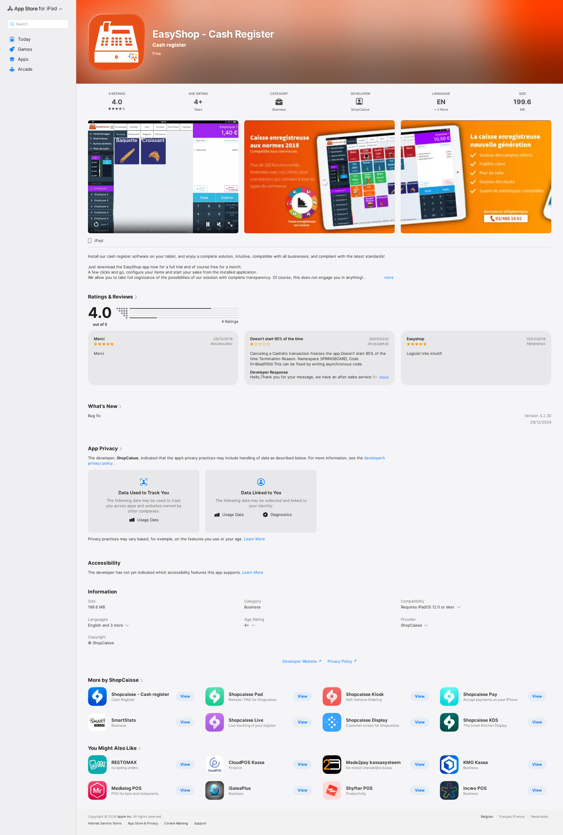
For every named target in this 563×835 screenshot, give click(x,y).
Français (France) (512, 816)
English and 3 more (105, 625)
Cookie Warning (176, 823)
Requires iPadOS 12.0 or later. (428, 607)
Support (200, 823)
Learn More (254, 539)
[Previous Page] (82, 777)
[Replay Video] (96, 225)
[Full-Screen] (230, 225)
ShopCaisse (411, 625)
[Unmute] (219, 225)
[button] (38, 39)
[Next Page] (557, 777)
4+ (246, 625)
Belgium (487, 816)
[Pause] (208, 225)
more (389, 277)
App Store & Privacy (143, 823)
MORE (384, 377)
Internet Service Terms (105, 823)
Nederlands (539, 816)
